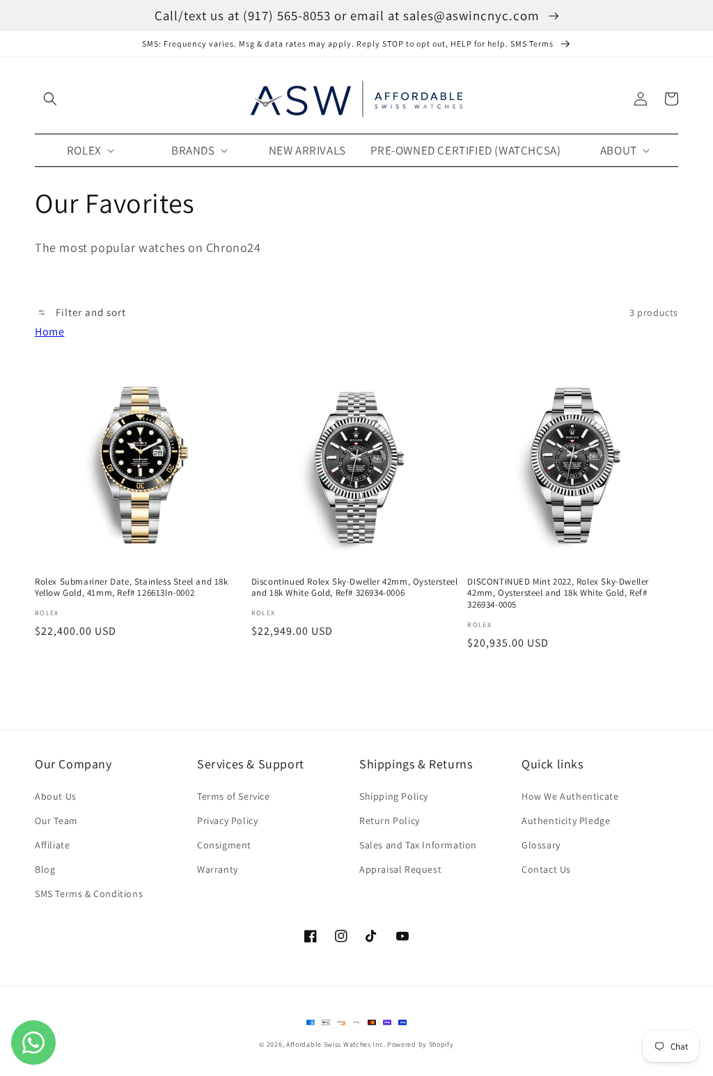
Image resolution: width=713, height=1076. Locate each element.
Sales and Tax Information (418, 845)
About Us (56, 796)
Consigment (224, 845)
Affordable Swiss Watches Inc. (335, 1044)
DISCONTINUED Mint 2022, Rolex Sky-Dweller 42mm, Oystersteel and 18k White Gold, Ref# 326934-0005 (558, 593)
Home (49, 331)
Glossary (541, 845)
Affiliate (52, 845)
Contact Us (546, 869)
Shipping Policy (393, 796)
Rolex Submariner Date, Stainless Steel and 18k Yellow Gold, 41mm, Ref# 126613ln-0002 (131, 587)
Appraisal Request (400, 869)
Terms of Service (233, 796)
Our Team (56, 820)
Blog (45, 869)
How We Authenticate (570, 796)
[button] (50, 99)
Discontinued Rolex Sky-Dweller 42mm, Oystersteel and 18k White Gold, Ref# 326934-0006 (354, 587)
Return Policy (389, 820)
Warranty (217, 869)
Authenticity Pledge (566, 820)
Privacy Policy (227, 820)
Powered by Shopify (420, 1044)
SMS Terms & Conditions (89, 893)
